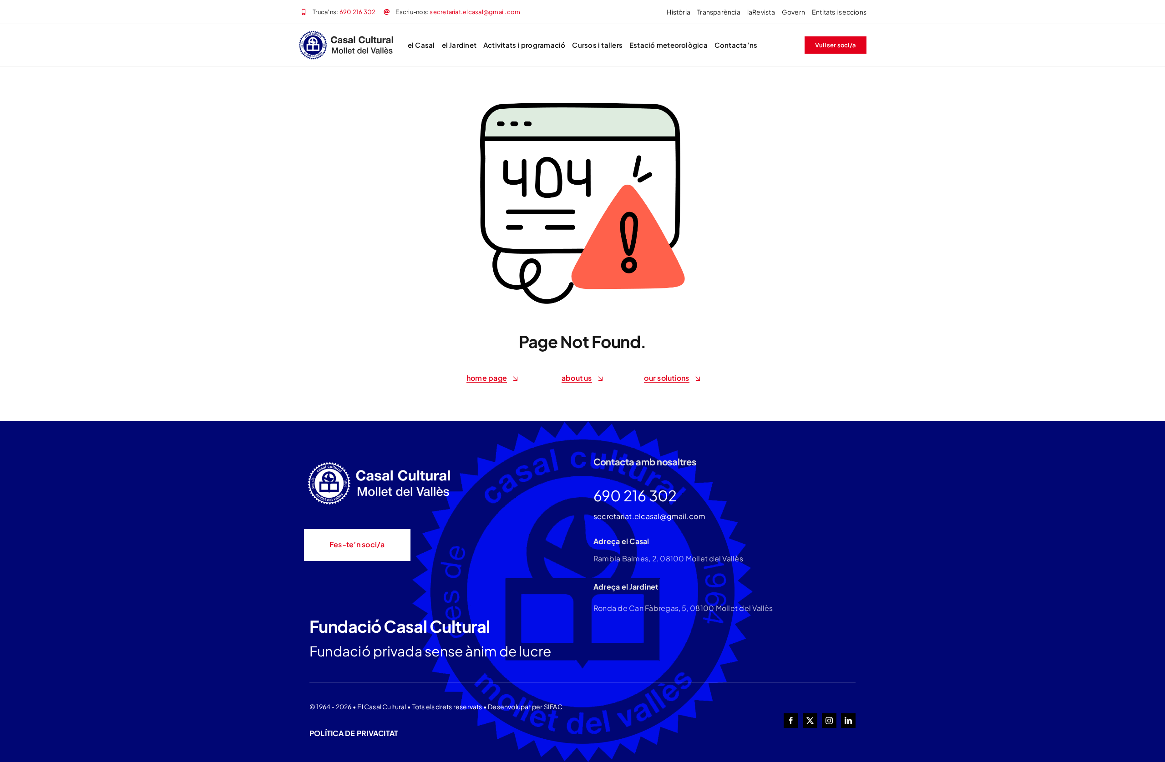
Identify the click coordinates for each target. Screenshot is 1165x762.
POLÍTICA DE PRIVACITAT (353, 733)
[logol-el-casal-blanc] (381, 463)
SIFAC (553, 706)
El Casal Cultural (381, 706)
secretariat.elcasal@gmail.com (475, 11)
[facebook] (791, 720)
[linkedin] (848, 720)
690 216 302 (357, 11)
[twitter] (810, 720)
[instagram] (829, 720)
